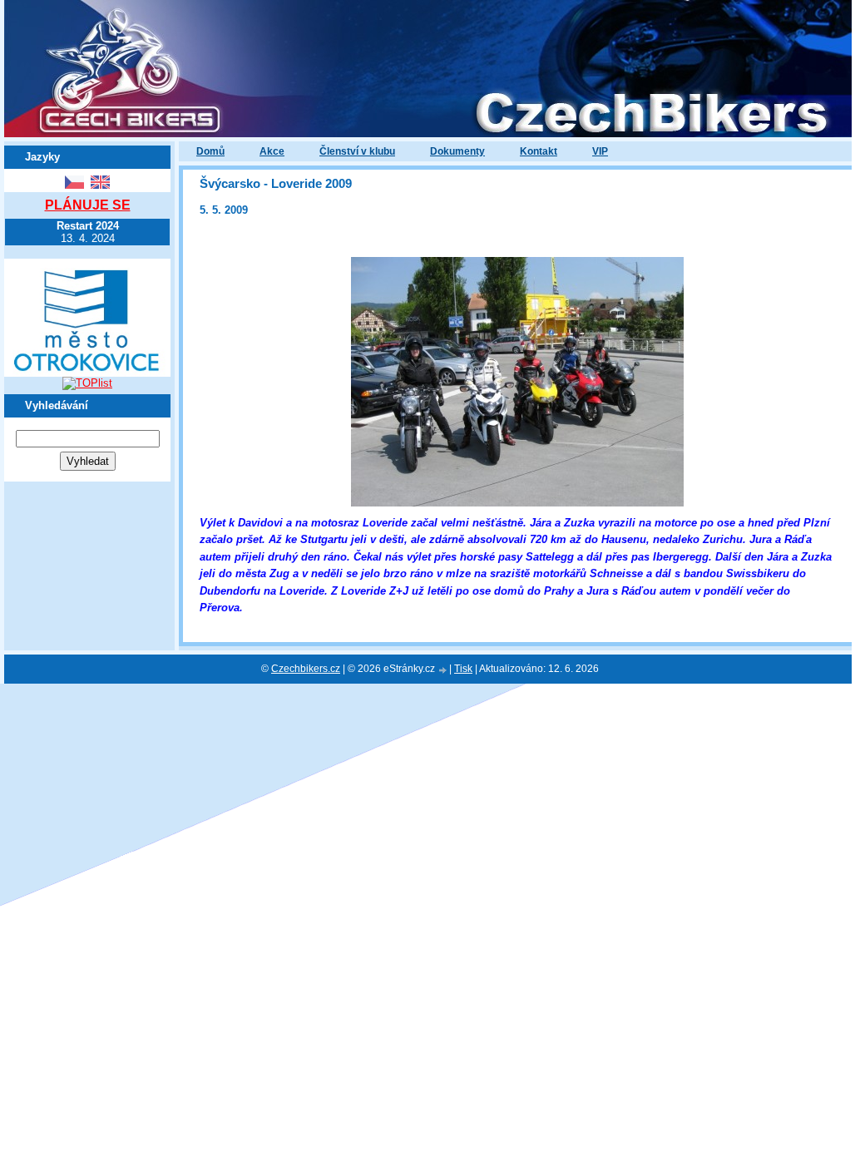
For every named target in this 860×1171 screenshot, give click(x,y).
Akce (271, 151)
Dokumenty (457, 151)
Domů (210, 151)
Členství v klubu (357, 151)
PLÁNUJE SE (88, 205)
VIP (600, 151)
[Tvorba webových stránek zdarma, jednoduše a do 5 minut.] (443, 670)
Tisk (463, 669)
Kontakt (538, 151)
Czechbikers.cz (305, 669)
